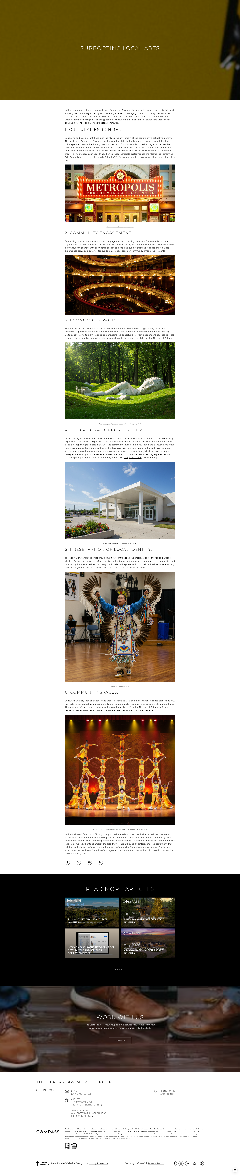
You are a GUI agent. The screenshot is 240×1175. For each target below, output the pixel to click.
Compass (146, 1129)
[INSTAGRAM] (181, 1163)
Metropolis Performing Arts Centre (120, 227)
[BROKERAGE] (201, 1163)
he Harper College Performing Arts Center (120, 543)
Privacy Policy (156, 1163)
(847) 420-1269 (167, 1094)
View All (120, 970)
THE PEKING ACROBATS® (137, 829)
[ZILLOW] (194, 1163)
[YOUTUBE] (187, 1163)
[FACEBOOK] (174, 1163)
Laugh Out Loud (132, 457)
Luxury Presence (98, 1163)
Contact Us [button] (120, 1041)
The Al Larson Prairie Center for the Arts (109, 829)
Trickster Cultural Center (120, 686)
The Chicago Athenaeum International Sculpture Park (120, 424)
